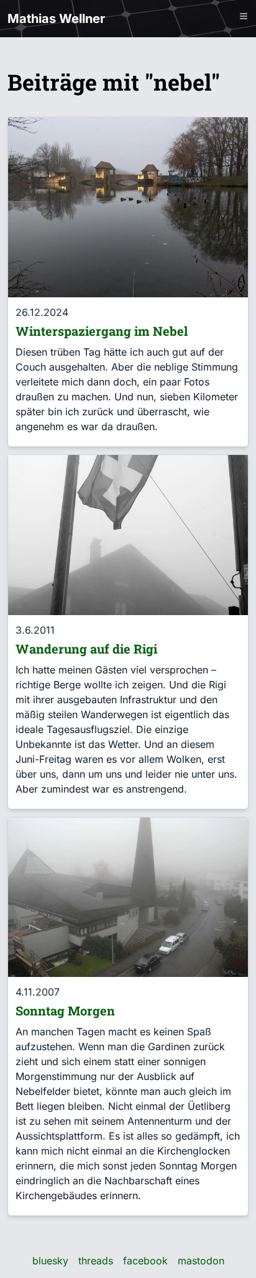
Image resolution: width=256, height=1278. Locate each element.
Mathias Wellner (56, 18)
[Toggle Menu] (244, 16)
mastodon (201, 1260)
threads (95, 1260)
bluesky (50, 1260)
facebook (145, 1260)
